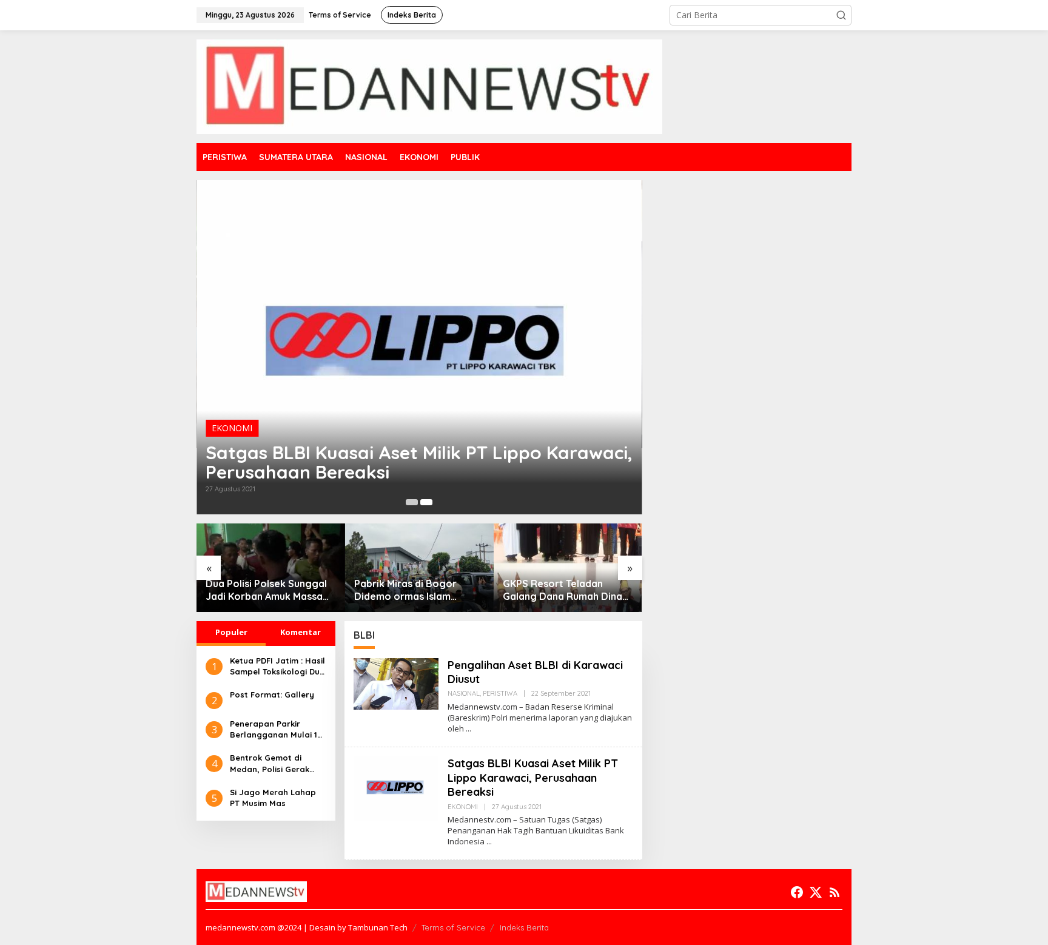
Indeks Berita (524, 927)
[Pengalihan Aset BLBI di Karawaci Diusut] (468, 729)
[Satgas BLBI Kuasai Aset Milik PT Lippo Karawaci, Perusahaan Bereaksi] (489, 841)
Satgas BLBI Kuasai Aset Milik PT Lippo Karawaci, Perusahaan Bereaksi (419, 462)
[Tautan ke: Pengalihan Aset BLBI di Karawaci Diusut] (396, 682)
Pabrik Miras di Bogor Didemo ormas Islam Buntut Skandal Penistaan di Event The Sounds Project (414, 590)
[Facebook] (797, 892)
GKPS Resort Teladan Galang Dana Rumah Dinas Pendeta (565, 590)
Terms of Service (453, 927)
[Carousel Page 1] (412, 502)
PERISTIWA (500, 693)
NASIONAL (464, 693)
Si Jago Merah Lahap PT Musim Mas (273, 797)
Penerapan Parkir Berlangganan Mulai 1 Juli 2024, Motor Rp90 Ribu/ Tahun (274, 729)
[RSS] (834, 892)
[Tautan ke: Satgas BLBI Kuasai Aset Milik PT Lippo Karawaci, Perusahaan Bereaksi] (419, 347)
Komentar (300, 632)
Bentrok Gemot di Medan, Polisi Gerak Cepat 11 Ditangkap (269, 763)
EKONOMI (232, 428)
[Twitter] (816, 892)
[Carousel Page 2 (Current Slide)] (426, 502)
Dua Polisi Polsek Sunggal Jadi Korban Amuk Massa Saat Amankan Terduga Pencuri (266, 590)
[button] (841, 15)
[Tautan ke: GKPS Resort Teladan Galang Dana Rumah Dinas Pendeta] (568, 567)
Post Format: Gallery (272, 694)
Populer (231, 632)
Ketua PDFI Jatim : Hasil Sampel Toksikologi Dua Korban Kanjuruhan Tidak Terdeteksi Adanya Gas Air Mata (277, 666)
